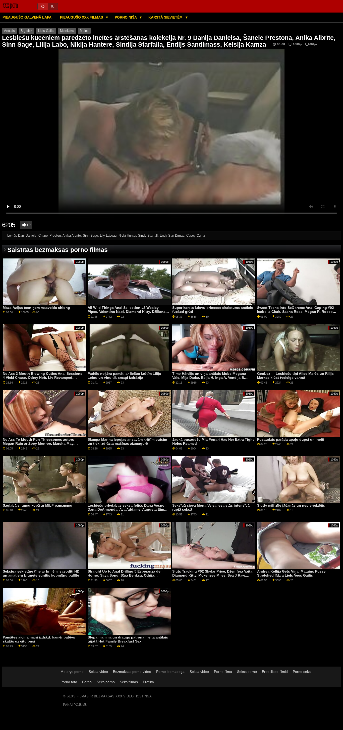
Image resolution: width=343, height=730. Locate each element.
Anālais (9, 31)
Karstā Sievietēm (166, 17)
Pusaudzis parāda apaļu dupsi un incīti (290, 439)
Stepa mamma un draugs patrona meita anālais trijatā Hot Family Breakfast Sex (128, 639)
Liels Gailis (46, 31)
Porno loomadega (170, 672)
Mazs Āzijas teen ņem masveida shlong (36, 308)
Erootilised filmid (275, 672)
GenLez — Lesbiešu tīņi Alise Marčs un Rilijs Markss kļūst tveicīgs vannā (295, 376)
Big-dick (26, 31)
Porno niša (126, 17)
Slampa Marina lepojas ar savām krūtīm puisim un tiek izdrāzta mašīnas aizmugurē (127, 441)
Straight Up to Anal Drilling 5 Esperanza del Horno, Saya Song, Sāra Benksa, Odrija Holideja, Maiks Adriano (124, 575)
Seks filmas (129, 682)
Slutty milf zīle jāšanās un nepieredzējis (291, 505)
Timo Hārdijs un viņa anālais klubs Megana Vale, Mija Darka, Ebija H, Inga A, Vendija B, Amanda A (209, 378)
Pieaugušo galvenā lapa (27, 17)
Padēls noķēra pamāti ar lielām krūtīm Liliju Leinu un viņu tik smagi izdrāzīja (124, 376)
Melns (84, 31)
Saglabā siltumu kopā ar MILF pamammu (37, 505)
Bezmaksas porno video (132, 672)
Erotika (148, 682)
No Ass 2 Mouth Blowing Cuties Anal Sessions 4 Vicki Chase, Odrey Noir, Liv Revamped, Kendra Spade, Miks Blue (42, 378)
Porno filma (223, 672)
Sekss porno (247, 672)
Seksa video (98, 672)
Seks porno (106, 682)
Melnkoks (67, 31)
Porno (87, 682)
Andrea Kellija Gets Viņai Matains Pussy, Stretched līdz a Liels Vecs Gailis (291, 573)
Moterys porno (72, 672)
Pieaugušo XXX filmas (82, 17)
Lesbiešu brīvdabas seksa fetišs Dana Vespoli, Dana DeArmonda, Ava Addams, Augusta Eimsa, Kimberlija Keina (128, 509)
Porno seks (302, 672)
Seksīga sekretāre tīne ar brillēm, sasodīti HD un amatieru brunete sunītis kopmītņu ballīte (41, 573)
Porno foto (69, 682)
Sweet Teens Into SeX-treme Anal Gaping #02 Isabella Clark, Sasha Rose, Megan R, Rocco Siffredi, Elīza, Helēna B (295, 312)
